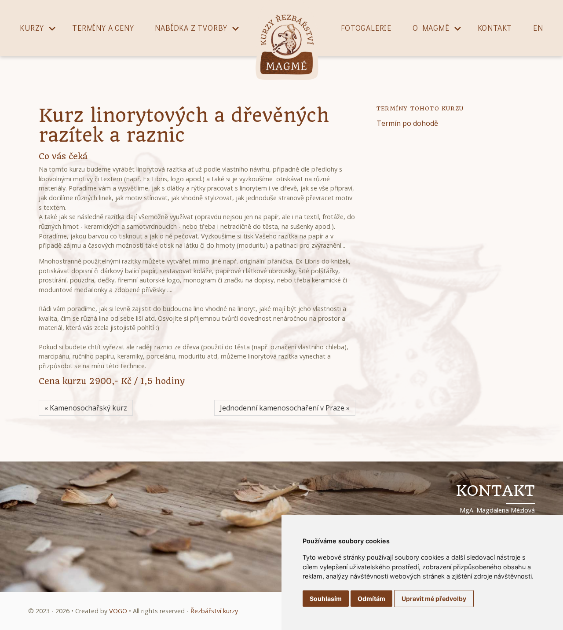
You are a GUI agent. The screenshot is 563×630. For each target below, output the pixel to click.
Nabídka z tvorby (191, 28)
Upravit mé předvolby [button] (434, 598)
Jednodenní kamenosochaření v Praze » (285, 408)
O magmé (431, 28)
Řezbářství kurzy (214, 611)
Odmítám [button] (371, 598)
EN (538, 28)
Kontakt (495, 28)
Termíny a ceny (103, 28)
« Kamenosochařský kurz (85, 408)
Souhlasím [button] (326, 598)
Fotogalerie (366, 28)
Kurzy (32, 28)
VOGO (118, 611)
